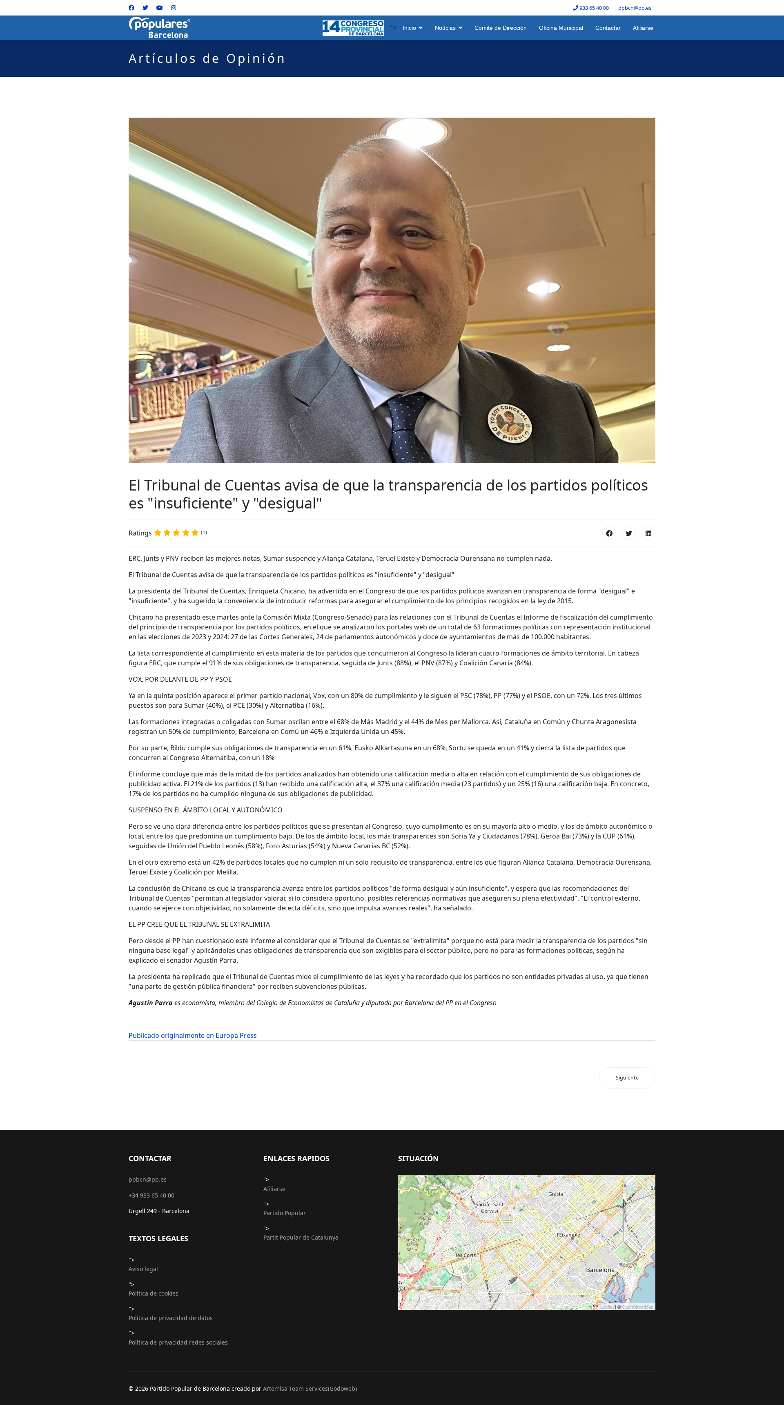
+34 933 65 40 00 (151, 1195)
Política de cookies (153, 1293)
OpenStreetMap (637, 1306)
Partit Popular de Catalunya (301, 1237)
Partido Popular (284, 1213)
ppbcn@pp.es (634, 7)
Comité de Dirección (500, 28)
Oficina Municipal (561, 28)
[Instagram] (173, 7)
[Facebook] (131, 7)
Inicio (409, 28)
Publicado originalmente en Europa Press (193, 1035)
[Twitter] (145, 7)
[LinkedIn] (648, 533)
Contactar (608, 28)
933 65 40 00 (594, 7)
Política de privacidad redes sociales (178, 1342)
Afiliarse (643, 28)
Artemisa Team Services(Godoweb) (310, 1388)
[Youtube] (159, 7)
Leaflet (607, 1306)
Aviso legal (143, 1269)
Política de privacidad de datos (171, 1318)
